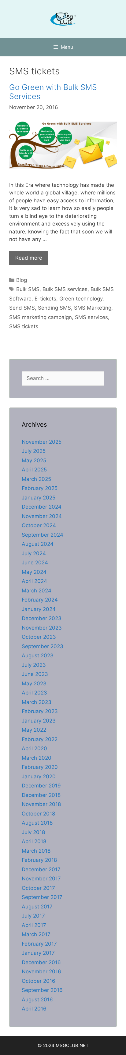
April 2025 (34, 470)
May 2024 (34, 572)
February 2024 (40, 600)
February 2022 (39, 739)
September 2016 (42, 990)
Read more (28, 258)
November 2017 (41, 879)
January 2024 (39, 609)
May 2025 (34, 460)
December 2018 (41, 795)
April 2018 (34, 841)
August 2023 (38, 655)
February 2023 (40, 711)
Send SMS (22, 308)
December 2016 (41, 962)
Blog (21, 280)
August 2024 (38, 544)
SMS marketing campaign (40, 317)
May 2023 (34, 683)
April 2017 (34, 925)
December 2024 (41, 507)
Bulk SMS (27, 289)
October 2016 (38, 981)
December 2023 (41, 618)
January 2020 (39, 776)
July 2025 (34, 451)
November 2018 (41, 804)
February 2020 (40, 767)
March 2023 (36, 702)
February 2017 (39, 944)
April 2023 (34, 693)
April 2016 (34, 1009)
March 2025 (36, 479)
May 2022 (34, 730)
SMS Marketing (92, 308)
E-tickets (45, 299)
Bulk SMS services (65, 289)
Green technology (80, 299)
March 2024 (36, 591)
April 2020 (34, 748)
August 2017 (37, 907)
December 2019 (41, 786)
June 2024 (35, 562)
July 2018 (33, 832)
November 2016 (41, 971)
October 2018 (38, 814)
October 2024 (39, 525)
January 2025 (38, 498)
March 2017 (36, 934)
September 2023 (42, 646)
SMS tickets (23, 326)
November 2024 (42, 516)
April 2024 (34, 581)
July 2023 (34, 665)
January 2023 (39, 721)
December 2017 (41, 869)
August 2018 (37, 823)
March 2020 (36, 758)
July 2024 (34, 553)
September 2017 (42, 897)
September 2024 (42, 535)
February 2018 (39, 860)
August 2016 (37, 999)
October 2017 (38, 888)
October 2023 (39, 637)
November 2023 (42, 628)
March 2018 (36, 851)
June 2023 (35, 674)
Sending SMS (54, 308)
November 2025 (41, 442)
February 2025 (39, 488)
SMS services (91, 317)
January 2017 (38, 953)
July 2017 (33, 916)
